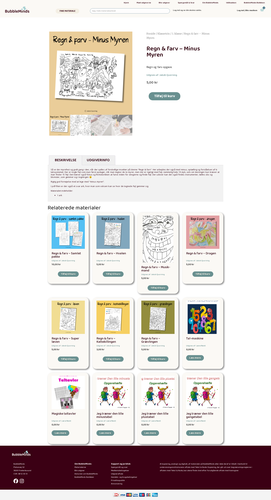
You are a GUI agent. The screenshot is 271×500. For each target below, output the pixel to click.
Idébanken (231, 2)
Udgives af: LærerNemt (196, 345)
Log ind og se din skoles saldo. (187, 10)
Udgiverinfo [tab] (98, 160)
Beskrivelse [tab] (65, 160)
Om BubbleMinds (210, 2)
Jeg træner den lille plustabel (154, 415)
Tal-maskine (194, 338)
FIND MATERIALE (67, 11)
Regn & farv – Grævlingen (150, 340)
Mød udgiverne (144, 2)
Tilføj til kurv (164, 96)
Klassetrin (164, 33)
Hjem (126, 2)
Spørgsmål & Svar (186, 2)
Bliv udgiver (164, 2)
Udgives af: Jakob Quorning (161, 75)
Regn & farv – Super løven (65, 340)
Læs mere (195, 358)
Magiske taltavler (64, 413)
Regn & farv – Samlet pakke (66, 255)
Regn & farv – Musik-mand (155, 269)
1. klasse (177, 33)
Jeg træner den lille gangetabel (199, 415)
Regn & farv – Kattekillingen (106, 340)
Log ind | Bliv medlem (247, 10)
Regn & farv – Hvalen (111, 253)
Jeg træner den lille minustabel (110, 415)
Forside (150, 33)
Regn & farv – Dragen (201, 253)
